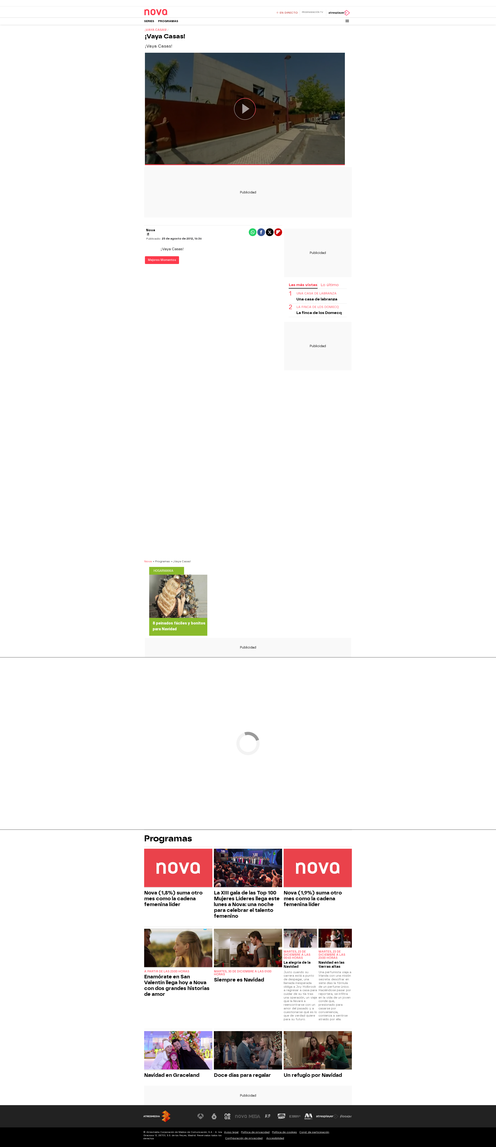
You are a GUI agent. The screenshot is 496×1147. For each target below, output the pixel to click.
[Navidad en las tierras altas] (335, 938)
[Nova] (168, 12)
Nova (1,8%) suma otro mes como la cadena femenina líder (173, 898)
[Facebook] (148, 234)
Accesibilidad (275, 1138)
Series (149, 21)
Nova (148, 561)
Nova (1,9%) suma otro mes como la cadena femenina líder (313, 898)
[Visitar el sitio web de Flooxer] (346, 1116)
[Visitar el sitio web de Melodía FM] (308, 1116)
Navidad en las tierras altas (331, 964)
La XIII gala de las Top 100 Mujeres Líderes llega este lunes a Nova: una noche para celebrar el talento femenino (247, 904)
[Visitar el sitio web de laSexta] (214, 1116)
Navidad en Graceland (171, 1075)
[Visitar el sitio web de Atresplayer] (327, 1116)
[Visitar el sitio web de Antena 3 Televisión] (200, 1116)
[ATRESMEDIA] (156, 1116)
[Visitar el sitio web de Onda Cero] (281, 1116)
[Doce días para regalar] (248, 1050)
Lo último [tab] (330, 285)
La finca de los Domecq (317, 307)
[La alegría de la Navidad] (300, 938)
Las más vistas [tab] (303, 285)
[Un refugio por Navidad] (318, 1050)
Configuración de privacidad (244, 1138)
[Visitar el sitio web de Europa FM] (295, 1116)
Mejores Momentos (162, 260)
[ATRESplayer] (339, 13)
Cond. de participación (314, 1132)
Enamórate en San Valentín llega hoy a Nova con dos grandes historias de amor (176, 985)
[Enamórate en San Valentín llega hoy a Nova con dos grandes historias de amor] (178, 948)
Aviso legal (231, 1132)
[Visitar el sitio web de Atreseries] (268, 1116)
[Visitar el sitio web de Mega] (254, 1116)
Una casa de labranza (316, 293)
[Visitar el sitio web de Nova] (241, 1116)
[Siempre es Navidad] (248, 948)
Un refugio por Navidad (313, 1075)
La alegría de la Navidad (297, 964)
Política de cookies (284, 1132)
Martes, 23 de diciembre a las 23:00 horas (332, 955)
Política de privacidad (255, 1132)
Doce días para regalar (242, 1075)
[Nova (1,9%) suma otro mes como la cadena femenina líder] (318, 868)
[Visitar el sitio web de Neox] (227, 1116)
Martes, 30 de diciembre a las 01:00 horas (242, 973)
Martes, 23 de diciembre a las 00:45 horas (297, 955)
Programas (168, 21)
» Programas (161, 561)
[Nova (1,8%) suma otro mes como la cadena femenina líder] (178, 868)
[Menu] (347, 21)
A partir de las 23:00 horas (166, 971)
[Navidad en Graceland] (178, 1050)
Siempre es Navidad (239, 980)
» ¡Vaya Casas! (181, 561)
